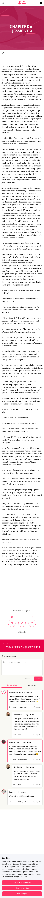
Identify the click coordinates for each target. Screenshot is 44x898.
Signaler (23, 632)
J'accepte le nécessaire (22, 882)
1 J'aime (13, 707)
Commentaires (12, 685)
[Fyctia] (22, 3)
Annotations (32, 685)
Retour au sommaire (9, 53)
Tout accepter (22, 893)
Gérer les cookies (22, 888)
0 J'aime (18, 784)
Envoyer (38, 679)
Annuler (27, 679)
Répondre (23, 707)
